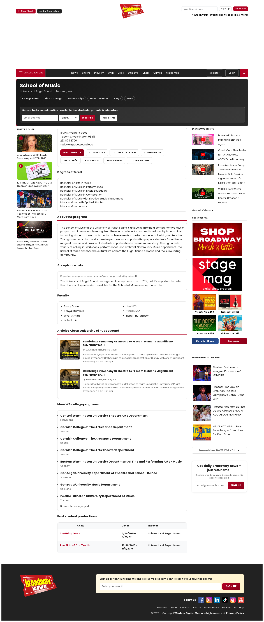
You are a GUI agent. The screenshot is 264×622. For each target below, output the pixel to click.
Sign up (236, 485)
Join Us (197, 607)
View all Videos (201, 210)
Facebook (92, 160)
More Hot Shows (205, 341)
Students (133, 73)
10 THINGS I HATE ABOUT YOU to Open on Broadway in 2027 (34, 176)
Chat (111, 73)
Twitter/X (70, 160)
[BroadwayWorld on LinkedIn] (217, 600)
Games (157, 73)
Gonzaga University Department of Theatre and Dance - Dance (108, 473)
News (74, 73)
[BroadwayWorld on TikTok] (225, 600)
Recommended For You (206, 357)
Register (214, 73)
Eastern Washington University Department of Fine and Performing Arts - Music (121, 461)
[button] (244, 73)
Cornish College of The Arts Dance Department (96, 427)
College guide (139, 160)
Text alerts (109, 117)
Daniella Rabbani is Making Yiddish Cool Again (230, 140)
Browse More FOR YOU (216, 450)
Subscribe (87, 117)
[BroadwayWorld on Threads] (233, 600)
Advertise (162, 607)
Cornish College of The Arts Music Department (95, 439)
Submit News (211, 607)
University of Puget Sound (164, 533)
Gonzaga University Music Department (90, 484)
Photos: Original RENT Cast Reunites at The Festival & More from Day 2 (32, 205)
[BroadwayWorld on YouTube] (241, 600)
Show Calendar (99, 98)
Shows (86, 73)
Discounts (233, 341)
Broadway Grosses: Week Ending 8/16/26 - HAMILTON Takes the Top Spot (32, 236)
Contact (185, 607)
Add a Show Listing (49, 11)
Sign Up (231, 586)
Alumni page (152, 152)
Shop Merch (27, 11)
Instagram (114, 160)
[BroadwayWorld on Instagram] (209, 600)
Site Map (239, 607)
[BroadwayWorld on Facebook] (201, 600)
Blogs (117, 98)
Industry (99, 73)
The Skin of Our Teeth (75, 545)
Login (232, 73)
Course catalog (124, 152)
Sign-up (225, 8)
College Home (30, 98)
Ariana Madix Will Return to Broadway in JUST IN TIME (32, 148)
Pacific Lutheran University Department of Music (97, 496)
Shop (146, 73)
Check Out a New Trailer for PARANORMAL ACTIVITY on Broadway (232, 154)
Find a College (53, 98)
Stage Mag (172, 73)
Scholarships (76, 98)
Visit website (72, 152)
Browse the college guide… (76, 506)
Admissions (97, 152)
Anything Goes (70, 533)
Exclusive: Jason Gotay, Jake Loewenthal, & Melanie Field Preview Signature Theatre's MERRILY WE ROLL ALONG (231, 174)
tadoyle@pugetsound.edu (76, 144)
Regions (226, 607)
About (173, 607)
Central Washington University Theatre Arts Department (104, 416)
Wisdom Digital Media (188, 613)
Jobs (121, 73)
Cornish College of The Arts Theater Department (97, 450)
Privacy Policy (235, 613)
